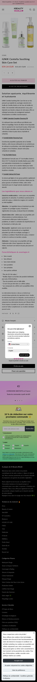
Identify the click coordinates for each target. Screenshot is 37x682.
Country (9, 341)
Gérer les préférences (18, 670)
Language (10, 348)
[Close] (34, 632)
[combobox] (14, 344)
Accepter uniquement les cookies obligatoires (18, 665)
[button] (29, 326)
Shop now (24, 355)
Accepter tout (18, 660)
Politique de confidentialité (11, 676)
